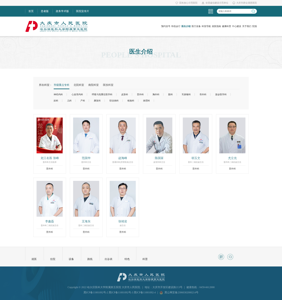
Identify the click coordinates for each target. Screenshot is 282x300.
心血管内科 (77, 94)
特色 (127, 259)
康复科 (97, 100)
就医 (34, 259)
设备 (71, 259)
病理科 (146, 100)
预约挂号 (165, 26)
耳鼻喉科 (186, 94)
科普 (145, 259)
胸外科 (156, 94)
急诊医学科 (221, 94)
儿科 (69, 100)
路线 (90, 259)
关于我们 (246, 26)
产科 (82, 100)
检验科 (130, 100)
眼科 (170, 94)
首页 (31, 11)
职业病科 (114, 100)
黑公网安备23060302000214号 (181, 292)
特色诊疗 (175, 26)
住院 (52, 259)
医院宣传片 (82, 11)
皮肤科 (124, 94)
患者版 (45, 11)
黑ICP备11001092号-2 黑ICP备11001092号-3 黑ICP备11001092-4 (120, 292)
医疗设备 (196, 26)
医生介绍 (186, 26)
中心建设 (236, 26)
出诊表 (108, 259)
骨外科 (203, 94)
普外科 (140, 94)
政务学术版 (62, 11)
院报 (254, 26)
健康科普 (226, 26)
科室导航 (206, 26)
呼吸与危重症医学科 (102, 94)
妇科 (56, 100)
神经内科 (58, 94)
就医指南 (216, 26)
